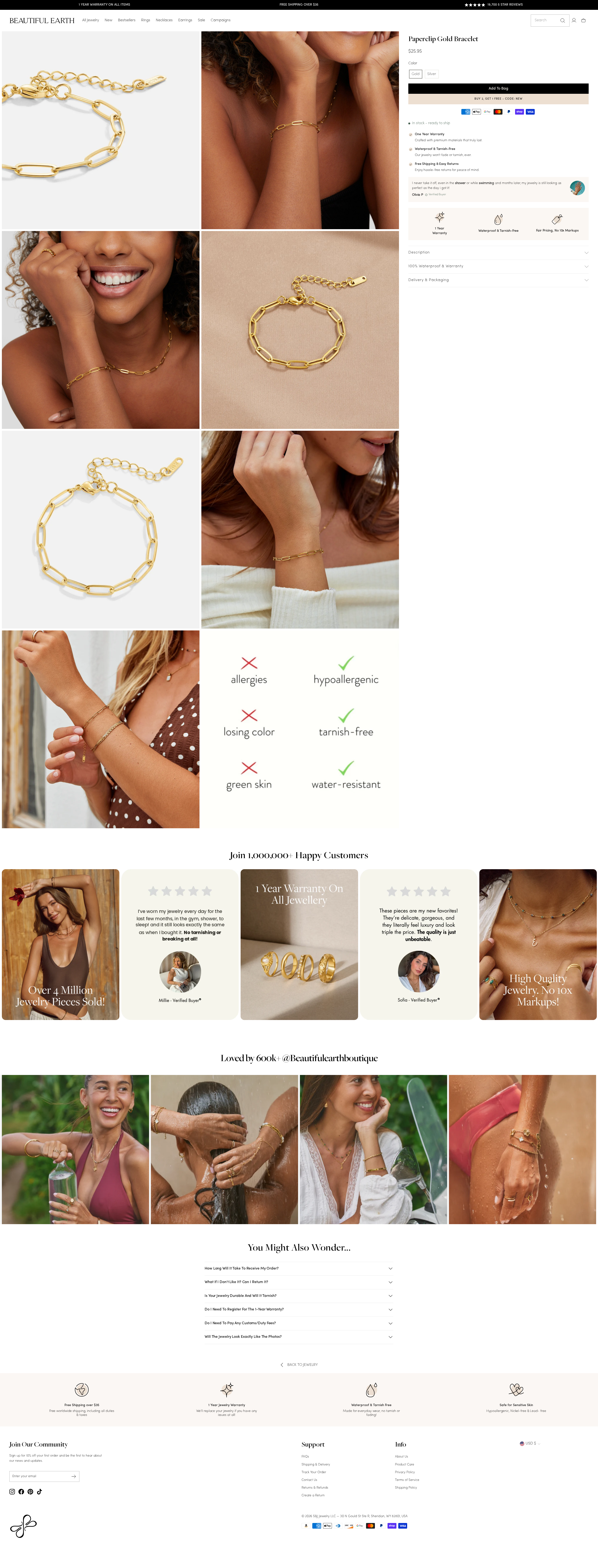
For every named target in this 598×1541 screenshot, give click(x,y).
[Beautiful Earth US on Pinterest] (30, 1491)
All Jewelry (90, 20)
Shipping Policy (406, 1487)
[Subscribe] (74, 1476)
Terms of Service (407, 1480)
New (108, 20)
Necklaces (164, 20)
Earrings (185, 20)
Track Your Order (314, 1472)
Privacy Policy (405, 1472)
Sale (201, 20)
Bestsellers (126, 20)
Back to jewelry (302, 1365)
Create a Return (313, 1495)
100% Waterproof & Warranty (435, 266)
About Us (401, 1456)
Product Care (404, 1464)
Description (419, 252)
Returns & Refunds (315, 1487)
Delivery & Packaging (428, 280)
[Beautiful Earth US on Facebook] (21, 1491)
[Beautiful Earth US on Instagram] (12, 1491)
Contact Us (309, 1480)
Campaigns (221, 20)
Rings (145, 20)
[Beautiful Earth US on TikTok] (39, 1491)
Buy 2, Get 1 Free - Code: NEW (498, 99)
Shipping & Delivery (316, 1464)
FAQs (305, 1456)
